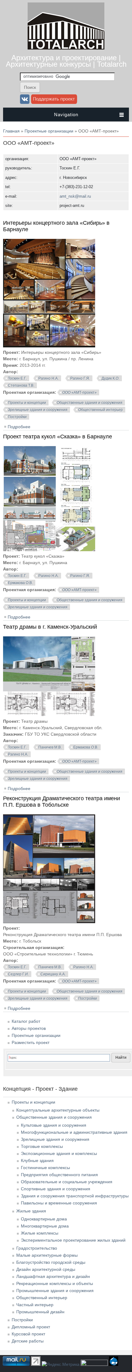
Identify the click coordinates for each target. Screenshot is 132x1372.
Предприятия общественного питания (59, 1174)
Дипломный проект (31, 1326)
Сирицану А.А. (53, 974)
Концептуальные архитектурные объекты (57, 1110)
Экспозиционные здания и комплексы (59, 1153)
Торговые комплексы (42, 1146)
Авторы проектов (29, 1028)
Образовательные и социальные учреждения (66, 1181)
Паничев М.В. (50, 747)
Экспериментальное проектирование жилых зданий (73, 1240)
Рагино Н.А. (48, 378)
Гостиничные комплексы (45, 1167)
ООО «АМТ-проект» (79, 392)
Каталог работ (26, 1021)
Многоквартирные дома (45, 1226)
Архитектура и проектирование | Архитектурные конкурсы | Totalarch (66, 60)
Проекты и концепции (27, 403)
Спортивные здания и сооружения (55, 1188)
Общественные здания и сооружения (89, 403)
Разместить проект (30, 1042)
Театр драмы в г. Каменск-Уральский (50, 627)
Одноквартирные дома (44, 1218)
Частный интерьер (34, 1304)
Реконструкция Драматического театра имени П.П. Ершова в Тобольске (61, 801)
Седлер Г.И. (18, 974)
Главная (11, 131)
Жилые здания (31, 1210)
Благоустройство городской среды (50, 1262)
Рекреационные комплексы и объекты (54, 1283)
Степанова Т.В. (21, 385)
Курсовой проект (28, 1333)
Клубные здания (37, 1160)
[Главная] (66, 47)
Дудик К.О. (110, 378)
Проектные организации (49, 131)
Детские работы (28, 1340)
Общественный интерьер (100, 410)
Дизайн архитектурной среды (45, 1269)
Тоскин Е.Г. (17, 378)
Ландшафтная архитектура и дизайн (53, 1276)
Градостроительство (36, 1248)
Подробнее (19, 426)
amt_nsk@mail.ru (75, 196)
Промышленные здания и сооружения (55, 1290)
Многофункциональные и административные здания (74, 1132)
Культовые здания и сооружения (53, 1125)
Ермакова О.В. (20, 583)
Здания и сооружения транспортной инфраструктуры (75, 1195)
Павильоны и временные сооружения (59, 1202)
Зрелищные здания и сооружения (38, 410)
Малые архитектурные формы (47, 1255)
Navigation (66, 114)
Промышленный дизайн (40, 1311)
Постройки (17, 417)
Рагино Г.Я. (80, 378)
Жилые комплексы (39, 1233)
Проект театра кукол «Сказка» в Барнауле (57, 436)
